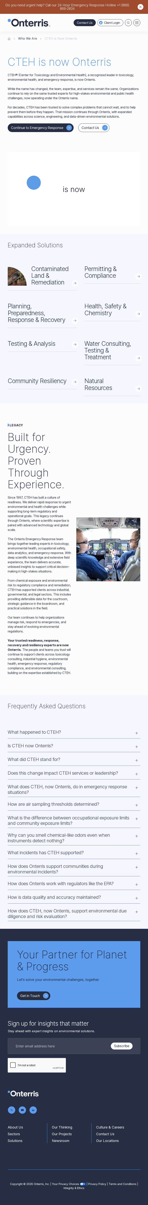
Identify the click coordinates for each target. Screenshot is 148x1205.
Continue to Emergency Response (37, 128)
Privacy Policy (97, 1184)
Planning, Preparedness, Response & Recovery (36, 312)
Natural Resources (98, 384)
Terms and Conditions (122, 1184)
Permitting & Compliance (100, 272)
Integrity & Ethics (74, 1188)
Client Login (112, 23)
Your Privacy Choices (65, 1184)
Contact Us (84, 23)
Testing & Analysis (31, 343)
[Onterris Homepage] (9, 38)
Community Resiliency (37, 381)
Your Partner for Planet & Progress (72, 960)
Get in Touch (30, 996)
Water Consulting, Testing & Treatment (107, 350)
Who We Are (27, 38)
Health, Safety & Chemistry (105, 309)
